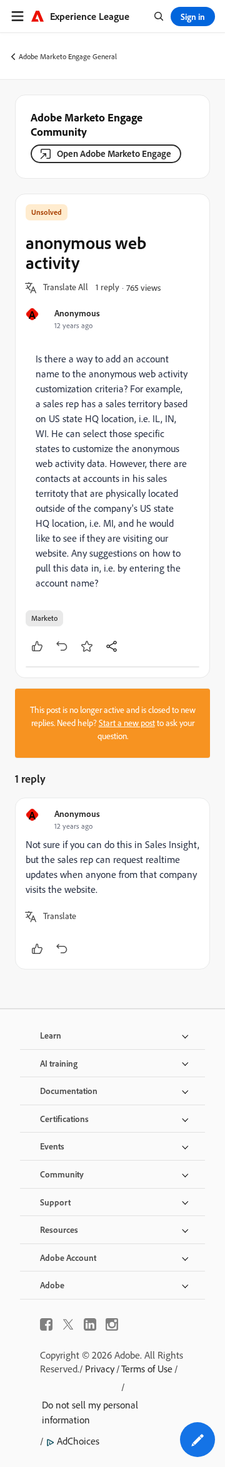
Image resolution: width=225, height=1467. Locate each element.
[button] (65, 287)
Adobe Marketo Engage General (68, 56)
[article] (112, 883)
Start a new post (127, 723)
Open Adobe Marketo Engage (114, 153)
